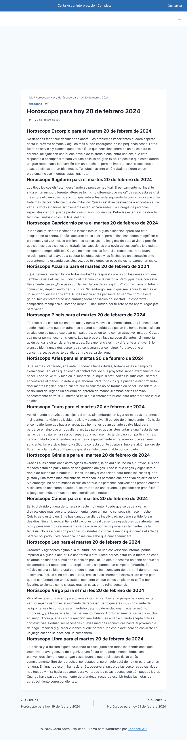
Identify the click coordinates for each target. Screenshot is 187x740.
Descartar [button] (175, 5)
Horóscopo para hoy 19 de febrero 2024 (50, 703)
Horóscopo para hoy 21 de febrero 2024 (136, 703)
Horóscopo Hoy (37, 104)
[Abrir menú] (179, 19)
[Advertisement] (93, 53)
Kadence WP (137, 729)
